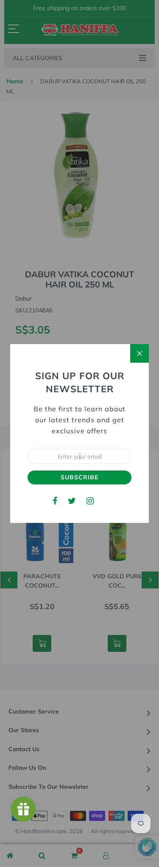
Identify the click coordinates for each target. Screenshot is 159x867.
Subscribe (79, 477)
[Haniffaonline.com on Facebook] (55, 500)
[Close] (139, 353)
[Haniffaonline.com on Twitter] (72, 500)
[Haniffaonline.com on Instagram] (90, 500)
